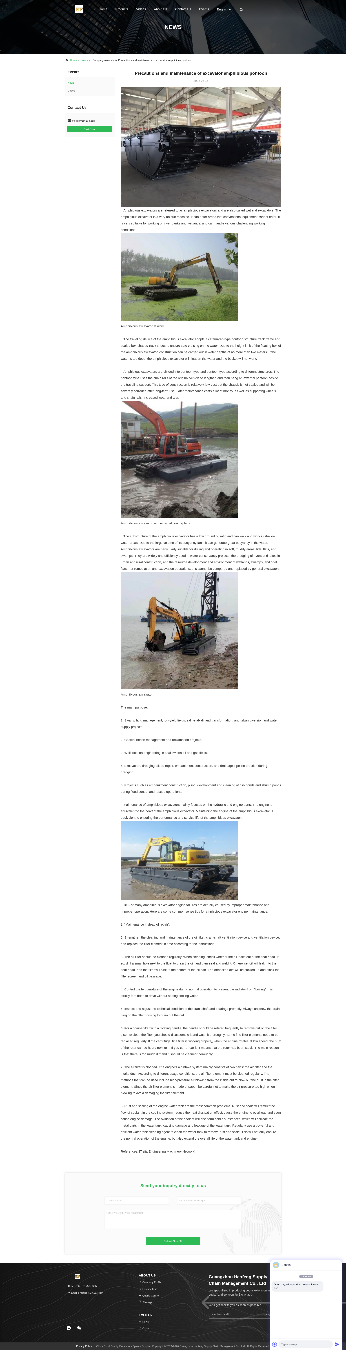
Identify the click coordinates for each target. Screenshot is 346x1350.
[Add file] (274, 1344)
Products (121, 9)
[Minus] (337, 1265)
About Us (160, 9)
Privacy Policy (84, 1346)
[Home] (79, 9)
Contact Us (183, 9)
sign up (271, 1314)
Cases (71, 90)
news (84, 60)
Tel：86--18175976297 (83, 1286)
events (204, 9)
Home (103, 9)
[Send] (337, 1344)
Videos (141, 9)
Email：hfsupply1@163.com (86, 1292)
